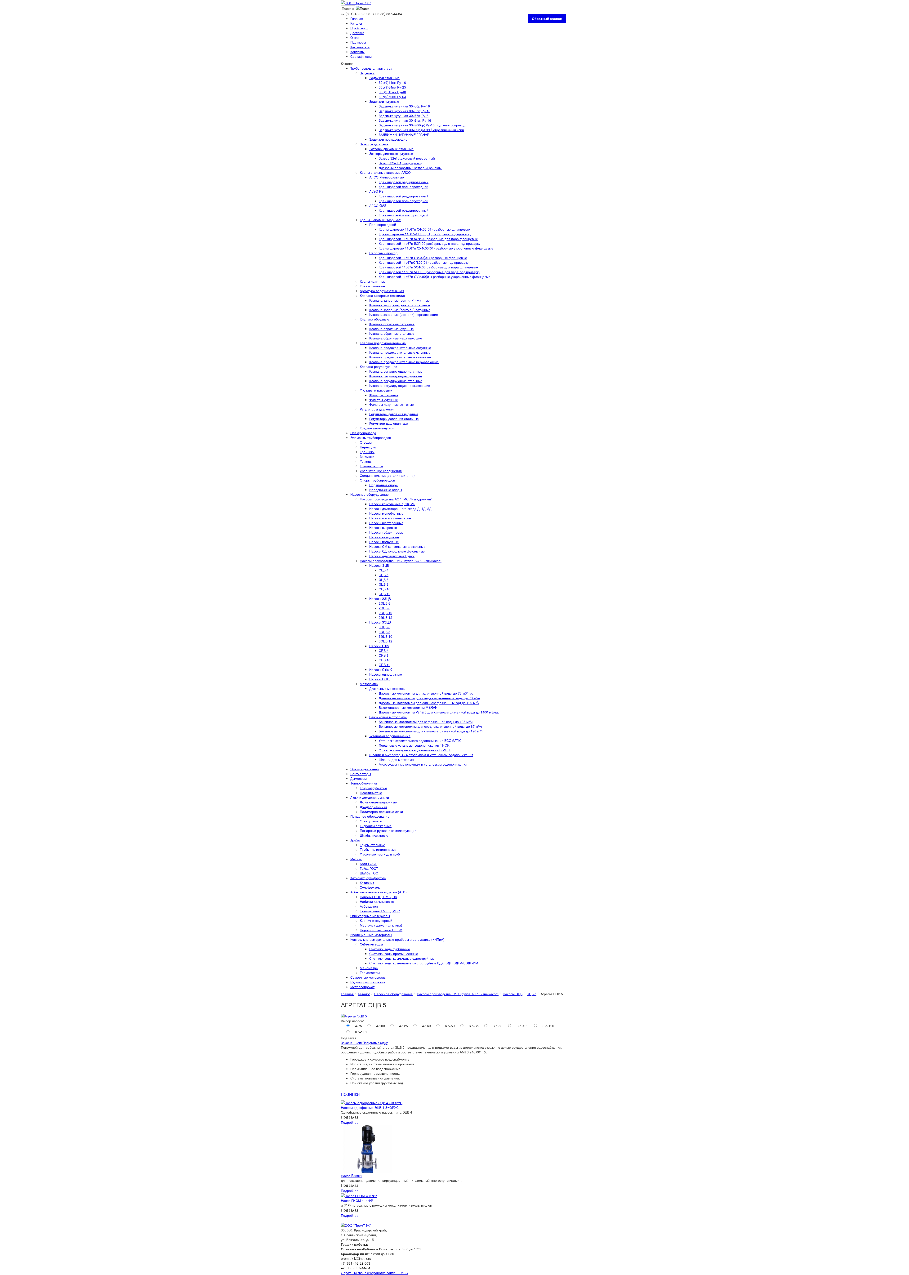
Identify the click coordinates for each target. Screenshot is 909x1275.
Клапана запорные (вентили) (382, 295)
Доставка (357, 32)
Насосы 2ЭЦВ (380, 598)
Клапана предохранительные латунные (400, 347)
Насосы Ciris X (380, 669)
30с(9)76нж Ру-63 (392, 96)
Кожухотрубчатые (373, 787)
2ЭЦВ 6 (384, 603)
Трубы (355, 840)
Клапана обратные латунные (391, 323)
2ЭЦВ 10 (385, 612)
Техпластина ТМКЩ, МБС (380, 911)
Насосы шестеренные (386, 522)
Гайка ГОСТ (369, 868)
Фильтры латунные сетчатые (391, 404)
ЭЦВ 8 (383, 584)
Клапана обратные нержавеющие (395, 338)
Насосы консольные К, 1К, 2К (392, 503)
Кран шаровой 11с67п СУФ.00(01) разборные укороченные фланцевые (434, 276)
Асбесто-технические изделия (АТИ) (378, 892)
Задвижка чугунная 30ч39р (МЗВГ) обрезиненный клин (421, 129)
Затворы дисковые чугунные (391, 153)
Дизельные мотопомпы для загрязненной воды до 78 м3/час (426, 693)
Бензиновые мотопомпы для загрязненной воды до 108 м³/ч (425, 721)
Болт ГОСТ (368, 863)
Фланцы (366, 461)
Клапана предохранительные (383, 342)
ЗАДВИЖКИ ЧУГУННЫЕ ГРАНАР (404, 134)
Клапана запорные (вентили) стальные (399, 305)
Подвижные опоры (383, 484)
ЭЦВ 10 (384, 589)
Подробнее (349, 1122)
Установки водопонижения (389, 735)
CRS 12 (384, 664)
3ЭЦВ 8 (384, 631)
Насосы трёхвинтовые (386, 532)
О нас (354, 37)
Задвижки (367, 73)
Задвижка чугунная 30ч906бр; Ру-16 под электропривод (422, 125)
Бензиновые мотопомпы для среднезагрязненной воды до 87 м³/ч (430, 726)
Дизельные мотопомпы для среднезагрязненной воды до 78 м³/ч (429, 697)
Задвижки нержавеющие (388, 139)
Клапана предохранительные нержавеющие (404, 361)
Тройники (367, 451)
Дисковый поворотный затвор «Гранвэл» (410, 167)
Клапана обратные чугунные (391, 328)
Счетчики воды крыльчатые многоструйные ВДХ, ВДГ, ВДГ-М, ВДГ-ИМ (423, 963)
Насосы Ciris (379, 645)
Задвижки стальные (384, 77)
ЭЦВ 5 (383, 574)
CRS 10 (384, 660)
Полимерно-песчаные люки (381, 811)
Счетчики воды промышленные (393, 953)
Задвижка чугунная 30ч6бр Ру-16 (404, 106)
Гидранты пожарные (376, 825)
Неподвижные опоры (385, 489)
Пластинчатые (371, 792)
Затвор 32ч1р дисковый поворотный (407, 158)
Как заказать (360, 47)
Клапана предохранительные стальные (400, 357)
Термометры (370, 972)
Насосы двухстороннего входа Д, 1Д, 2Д (400, 508)
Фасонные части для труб (380, 854)
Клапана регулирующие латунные (396, 371)
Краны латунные (373, 281)
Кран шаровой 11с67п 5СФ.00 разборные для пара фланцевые (428, 238)
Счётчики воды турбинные (389, 948)
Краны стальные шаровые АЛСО (385, 172)
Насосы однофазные (385, 674)
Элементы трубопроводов (370, 437)
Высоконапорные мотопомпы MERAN (408, 707)
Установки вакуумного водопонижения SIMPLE (415, 750)
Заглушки (367, 456)
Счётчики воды (371, 944)
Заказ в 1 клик (351, 1042)
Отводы (366, 442)
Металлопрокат (362, 986)
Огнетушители (371, 821)
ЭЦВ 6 (383, 579)
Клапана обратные (374, 319)
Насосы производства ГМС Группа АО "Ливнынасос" (400, 560)
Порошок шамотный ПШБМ (381, 929)
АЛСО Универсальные (386, 177)
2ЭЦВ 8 (384, 608)
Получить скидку (375, 1042)
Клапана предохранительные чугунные (399, 352)
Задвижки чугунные (384, 101)
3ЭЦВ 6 (384, 626)
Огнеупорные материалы (370, 915)
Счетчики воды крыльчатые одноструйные (402, 958)
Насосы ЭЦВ (379, 565)
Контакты (357, 51)
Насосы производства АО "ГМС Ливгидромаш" (396, 499)
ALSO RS (376, 191)
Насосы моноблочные (386, 513)
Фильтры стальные (383, 394)
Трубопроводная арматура (371, 68)
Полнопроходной (382, 224)
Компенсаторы (371, 466)
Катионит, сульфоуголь (368, 877)
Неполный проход (383, 252)
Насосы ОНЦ (379, 679)
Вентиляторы (360, 773)
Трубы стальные (372, 844)
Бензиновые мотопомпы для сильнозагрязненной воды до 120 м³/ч (431, 731)
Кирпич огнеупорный (376, 920)
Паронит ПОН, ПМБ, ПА (378, 896)
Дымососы (358, 778)
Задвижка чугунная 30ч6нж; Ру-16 (405, 120)
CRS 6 (383, 650)
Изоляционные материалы (371, 934)
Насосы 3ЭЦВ (380, 622)
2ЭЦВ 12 (385, 617)
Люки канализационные (378, 802)
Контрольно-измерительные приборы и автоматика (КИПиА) (397, 939)
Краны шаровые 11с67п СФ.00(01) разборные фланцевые (424, 229)
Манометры (369, 967)
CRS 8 (383, 655)
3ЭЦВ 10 (385, 636)
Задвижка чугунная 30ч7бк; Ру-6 (403, 115)
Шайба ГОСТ (370, 873)
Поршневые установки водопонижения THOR (414, 745)
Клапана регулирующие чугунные (395, 376)
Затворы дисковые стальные (391, 148)
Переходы (368, 447)
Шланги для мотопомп (396, 759)
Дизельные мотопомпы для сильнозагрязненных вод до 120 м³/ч (429, 702)
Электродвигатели (364, 769)
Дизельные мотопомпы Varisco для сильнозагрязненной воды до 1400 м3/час (439, 712)
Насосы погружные (384, 541)
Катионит (367, 882)
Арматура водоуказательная (382, 290)
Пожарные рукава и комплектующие (388, 830)
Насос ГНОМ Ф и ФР (357, 1200)
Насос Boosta (351, 1175)
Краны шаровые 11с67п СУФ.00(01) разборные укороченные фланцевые (436, 248)
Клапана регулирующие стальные (395, 380)
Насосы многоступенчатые (390, 518)
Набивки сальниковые (377, 901)
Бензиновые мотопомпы (388, 716)
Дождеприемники (373, 806)
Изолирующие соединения (381, 470)
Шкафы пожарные (374, 835)
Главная (356, 18)
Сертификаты (361, 56)
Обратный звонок (547, 18)
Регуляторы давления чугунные (393, 413)
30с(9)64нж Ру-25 (392, 87)
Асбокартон (369, 906)
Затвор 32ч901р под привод (400, 162)
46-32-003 (355, 13)
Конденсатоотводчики (377, 428)
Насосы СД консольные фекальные (397, 551)
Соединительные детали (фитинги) (387, 475)
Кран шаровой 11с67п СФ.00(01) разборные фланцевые (423, 257)
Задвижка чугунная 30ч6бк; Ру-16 (404, 110)
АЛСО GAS (377, 205)
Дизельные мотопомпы (387, 688)
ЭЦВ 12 (384, 593)
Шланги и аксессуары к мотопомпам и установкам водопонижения (421, 754)
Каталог (356, 23)
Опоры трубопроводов (377, 480)
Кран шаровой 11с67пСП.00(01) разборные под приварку (423, 262)
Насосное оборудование (369, 494)
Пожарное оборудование (369, 816)
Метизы (356, 858)
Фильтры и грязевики (376, 390)
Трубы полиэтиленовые (378, 849)
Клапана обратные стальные (391, 333)
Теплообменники (363, 783)
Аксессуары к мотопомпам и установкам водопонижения (423, 764)
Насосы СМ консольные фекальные (397, 546)
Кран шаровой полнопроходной (403, 186)
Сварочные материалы (368, 977)
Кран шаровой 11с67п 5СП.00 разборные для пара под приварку (429, 243)
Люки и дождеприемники (369, 797)
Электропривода (363, 432)
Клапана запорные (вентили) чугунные (399, 300)
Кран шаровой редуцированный (403, 181)
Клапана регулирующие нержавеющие (399, 385)
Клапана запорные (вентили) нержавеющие (403, 314)
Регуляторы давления (377, 409)
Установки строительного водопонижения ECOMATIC (420, 740)
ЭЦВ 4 (383, 570)
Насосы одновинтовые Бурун (391, 555)
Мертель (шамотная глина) (381, 925)
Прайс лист (359, 28)
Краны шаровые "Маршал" (380, 219)
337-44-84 (387, 13)
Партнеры (358, 42)
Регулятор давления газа (388, 423)
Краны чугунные (372, 286)
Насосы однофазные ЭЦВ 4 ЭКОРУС (370, 1107)
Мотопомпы (369, 683)
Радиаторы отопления (367, 982)
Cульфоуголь (370, 887)
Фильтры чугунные (383, 399)
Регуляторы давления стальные (394, 418)
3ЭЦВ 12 (385, 641)
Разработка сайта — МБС (388, 1272)
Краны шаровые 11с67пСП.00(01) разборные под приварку (425, 234)
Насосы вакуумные (384, 537)
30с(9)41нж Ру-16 (392, 82)
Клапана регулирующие (378, 366)
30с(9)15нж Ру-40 (392, 91)
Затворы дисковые (374, 144)
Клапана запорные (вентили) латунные (399, 309)
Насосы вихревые (383, 527)
